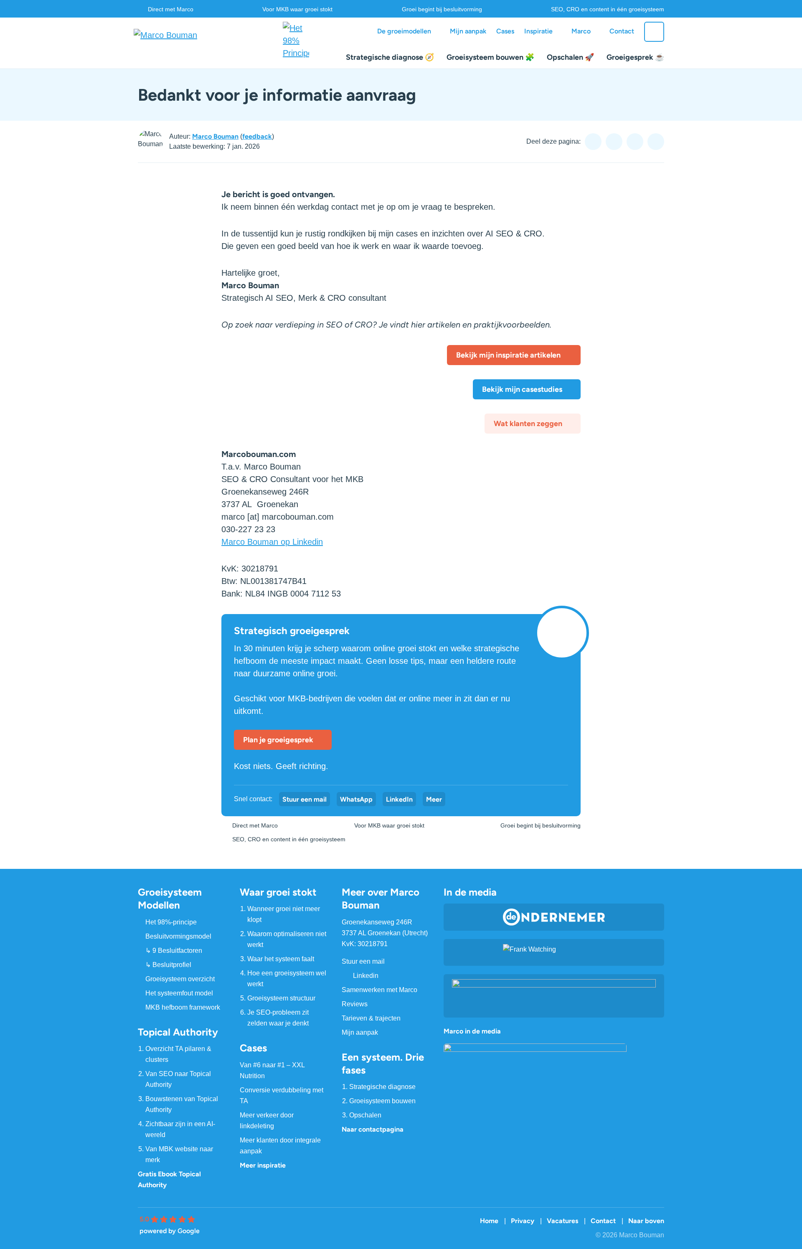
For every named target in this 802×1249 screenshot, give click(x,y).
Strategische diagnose (382, 1086)
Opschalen (365, 1115)
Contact (621, 31)
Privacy (522, 1221)
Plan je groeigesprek (278, 739)
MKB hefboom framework (182, 1007)
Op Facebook (593, 141)
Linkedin (365, 975)
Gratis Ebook (157, 1174)
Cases (505, 31)
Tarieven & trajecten (371, 1018)
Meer (434, 799)
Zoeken (654, 32)
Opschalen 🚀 (570, 57)
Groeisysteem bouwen (382, 1100)
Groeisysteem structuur (281, 998)
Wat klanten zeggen (528, 423)
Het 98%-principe (171, 922)
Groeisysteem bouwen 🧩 (490, 57)
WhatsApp (356, 799)
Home (489, 1221)
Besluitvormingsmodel (178, 936)
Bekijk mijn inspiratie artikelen (509, 355)
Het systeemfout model (179, 993)
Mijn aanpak (468, 31)
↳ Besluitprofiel (168, 964)
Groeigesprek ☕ (635, 57)
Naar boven (646, 1221)
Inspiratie (538, 31)
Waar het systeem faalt (280, 958)
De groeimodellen (404, 31)
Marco (581, 31)
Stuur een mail (304, 799)
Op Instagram (614, 141)
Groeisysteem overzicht (180, 978)
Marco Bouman (215, 136)
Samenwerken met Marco (379, 989)
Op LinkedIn (635, 141)
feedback (257, 136)
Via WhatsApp (655, 141)
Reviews (355, 1004)
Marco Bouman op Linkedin (272, 541)
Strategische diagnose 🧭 (390, 57)
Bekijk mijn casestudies (522, 389)
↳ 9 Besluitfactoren (173, 950)
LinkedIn (399, 799)
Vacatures (562, 1221)
